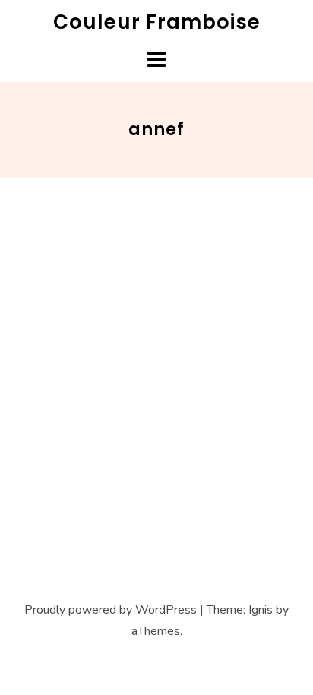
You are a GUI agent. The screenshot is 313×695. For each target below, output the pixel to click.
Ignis (260, 610)
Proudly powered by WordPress (110, 610)
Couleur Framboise (157, 22)
